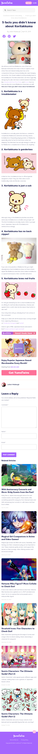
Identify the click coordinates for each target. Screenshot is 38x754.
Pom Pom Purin (16, 82)
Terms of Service (14, 740)
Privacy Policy (24, 740)
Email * (3, 442)
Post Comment (9, 455)
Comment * (4, 405)
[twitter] (14, 36)
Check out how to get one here (14, 329)
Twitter (21, 323)
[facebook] (4, 36)
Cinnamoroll (7, 82)
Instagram (13, 323)
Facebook (6, 323)
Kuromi (27, 82)
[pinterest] (9, 36)
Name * (3, 431)
